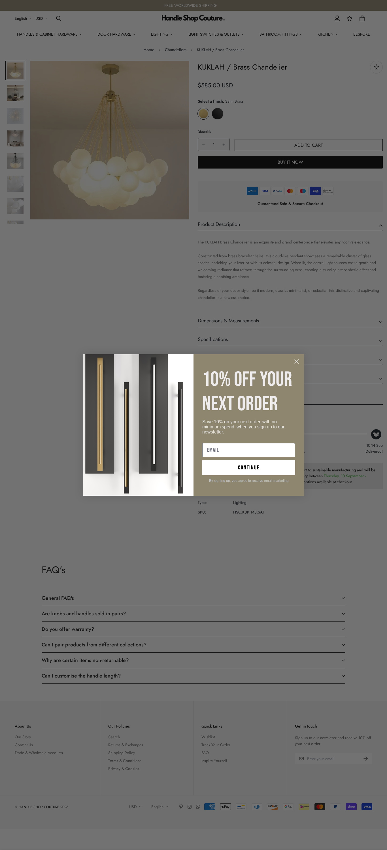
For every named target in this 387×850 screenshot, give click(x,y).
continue (249, 467)
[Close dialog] (297, 361)
